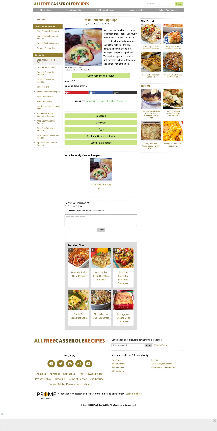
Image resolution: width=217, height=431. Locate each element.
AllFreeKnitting (118, 367)
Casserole (101, 115)
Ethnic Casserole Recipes (48, 92)
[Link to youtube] (88, 363)
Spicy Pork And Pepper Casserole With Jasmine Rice (151, 146)
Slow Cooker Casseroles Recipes (48, 136)
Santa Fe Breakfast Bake (79, 316)
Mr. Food (155, 360)
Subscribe (41, 19)
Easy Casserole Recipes (48, 31)
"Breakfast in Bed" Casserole (101, 316)
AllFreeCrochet (118, 364)
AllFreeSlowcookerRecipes (163, 367)
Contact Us (69, 373)
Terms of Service (77, 378)
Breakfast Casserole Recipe (101, 136)
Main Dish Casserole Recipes (46, 122)
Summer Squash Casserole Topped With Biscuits (173, 113)
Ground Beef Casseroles (48, 43)
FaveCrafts (116, 360)
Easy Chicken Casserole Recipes (47, 37)
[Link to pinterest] (70, 363)
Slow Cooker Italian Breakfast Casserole (100, 276)
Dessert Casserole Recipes (45, 80)
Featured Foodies (45, 96)
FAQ (80, 373)
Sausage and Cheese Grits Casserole (123, 318)
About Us (41, 373)
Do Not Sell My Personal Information (69, 384)
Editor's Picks (43, 87)
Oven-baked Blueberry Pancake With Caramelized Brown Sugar (151, 114)
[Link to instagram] (79, 363)
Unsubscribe (97, 378)
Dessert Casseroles (46, 48)
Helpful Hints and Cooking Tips (48, 107)
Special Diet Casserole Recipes (47, 144)
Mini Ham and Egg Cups (101, 186)
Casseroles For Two (46, 67)
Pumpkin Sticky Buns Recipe (79, 274)
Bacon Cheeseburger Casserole (150, 76)
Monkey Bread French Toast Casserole (173, 76)
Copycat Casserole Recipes (45, 73)
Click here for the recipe (101, 75)
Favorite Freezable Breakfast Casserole (123, 278)
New (143, 86)
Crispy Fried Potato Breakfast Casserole (173, 48)
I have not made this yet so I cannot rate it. (86, 210)
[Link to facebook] (51, 363)
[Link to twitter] (60, 363)
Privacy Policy (43, 378)
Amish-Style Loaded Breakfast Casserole (106, 101)
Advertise (54, 373)
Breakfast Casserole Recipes (46, 61)
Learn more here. (134, 394)
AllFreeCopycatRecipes (161, 364)
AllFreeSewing (118, 371)
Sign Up (148, 345)
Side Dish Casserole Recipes (46, 129)
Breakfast (101, 122)
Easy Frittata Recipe (101, 142)
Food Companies (44, 101)
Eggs (101, 129)
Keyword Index (94, 373)
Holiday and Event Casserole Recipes (45, 114)
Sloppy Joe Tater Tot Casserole (172, 145)
